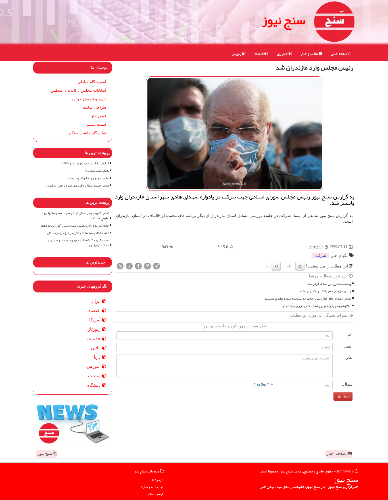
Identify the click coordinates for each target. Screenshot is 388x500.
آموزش (94, 366)
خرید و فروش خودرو (89, 99)
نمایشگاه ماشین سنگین (86, 133)
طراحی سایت (94, 107)
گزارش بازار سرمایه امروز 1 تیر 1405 (85, 163)
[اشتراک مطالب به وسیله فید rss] (120, 265)
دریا (98, 357)
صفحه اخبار (337, 453)
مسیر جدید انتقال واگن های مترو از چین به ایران (77, 185)
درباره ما (157, 480)
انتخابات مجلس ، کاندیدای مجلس (78, 90)
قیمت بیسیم (96, 124)
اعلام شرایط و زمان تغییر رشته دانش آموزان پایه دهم (317, 306)
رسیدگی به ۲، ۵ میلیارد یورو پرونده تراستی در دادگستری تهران (78, 242)
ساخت (95, 375)
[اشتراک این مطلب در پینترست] (147, 265)
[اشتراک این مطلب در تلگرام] (156, 265)
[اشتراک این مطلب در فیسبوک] (138, 265)
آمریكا (95, 319)
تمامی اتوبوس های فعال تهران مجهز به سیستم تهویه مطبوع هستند (307, 298)
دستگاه (94, 385)
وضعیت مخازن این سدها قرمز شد (329, 284)
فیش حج (99, 116)
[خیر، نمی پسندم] (276, 266)
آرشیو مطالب (154, 494)
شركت (320, 256)
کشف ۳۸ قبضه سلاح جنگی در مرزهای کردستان (78, 233)
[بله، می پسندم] (299, 266)
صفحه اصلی (339, 53)
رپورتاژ (237, 53)
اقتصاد (259, 53)
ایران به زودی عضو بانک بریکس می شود (325, 291)
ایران (96, 301)
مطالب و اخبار (310, 53)
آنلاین (96, 347)
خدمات (94, 338)
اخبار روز (283, 53)
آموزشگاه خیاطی (92, 82)
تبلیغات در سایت (151, 487)
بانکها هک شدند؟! (97, 171)
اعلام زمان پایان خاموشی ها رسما (88, 178)
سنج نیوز (283, 20)
